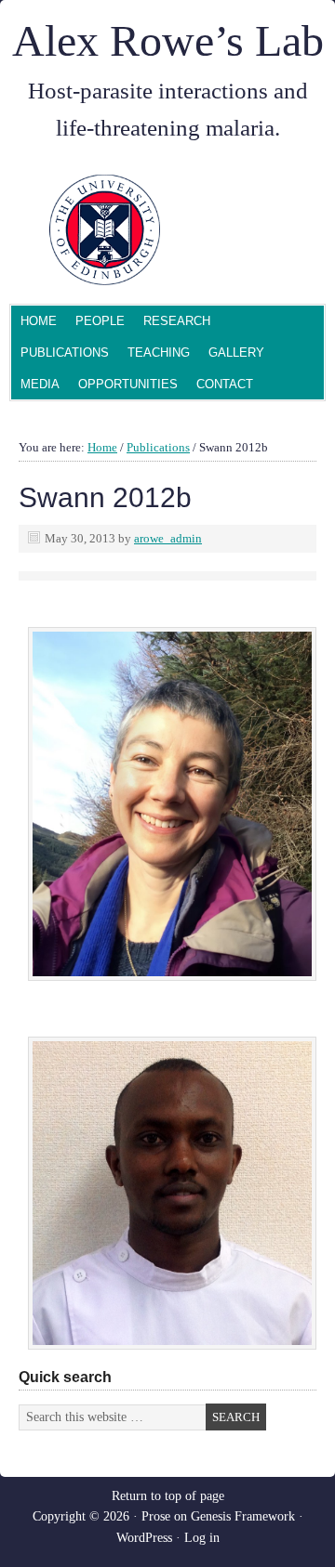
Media (40, 384)
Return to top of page (168, 1496)
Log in (202, 1538)
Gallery (236, 352)
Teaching (158, 352)
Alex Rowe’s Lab (168, 40)
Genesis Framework (243, 1516)
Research (176, 321)
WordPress (144, 1538)
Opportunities (128, 384)
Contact (224, 384)
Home (38, 321)
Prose (155, 1516)
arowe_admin (168, 538)
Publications (64, 352)
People (95, 323)
